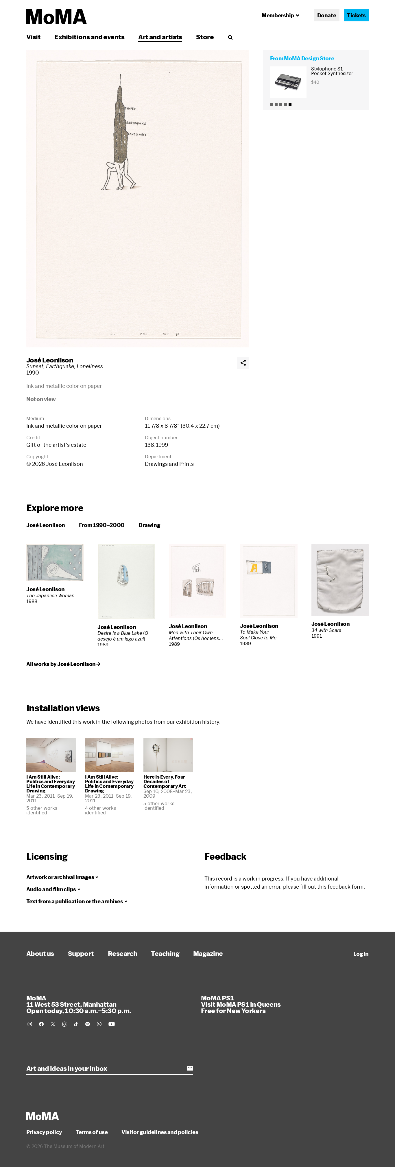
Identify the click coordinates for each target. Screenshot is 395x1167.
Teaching (165, 953)
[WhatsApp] (99, 1024)
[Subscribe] (190, 1068)
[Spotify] (87, 1024)
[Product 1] (271, 104)
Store (205, 36)
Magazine (208, 953)
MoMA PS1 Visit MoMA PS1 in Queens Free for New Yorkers (241, 1004)
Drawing (149, 525)
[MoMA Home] (56, 16)
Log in (361, 953)
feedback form (345, 886)
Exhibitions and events (89, 36)
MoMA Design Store (309, 58)
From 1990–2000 (102, 525)
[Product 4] (285, 104)
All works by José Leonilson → (63, 664)
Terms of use (92, 1132)
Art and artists (160, 36)
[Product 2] (276, 104)
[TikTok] (76, 1024)
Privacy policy (44, 1132)
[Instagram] (29, 1024)
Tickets (356, 15)
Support (81, 953)
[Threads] (64, 1024)
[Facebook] (41, 1024)
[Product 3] (280, 104)
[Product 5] (290, 104)
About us (40, 953)
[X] (52, 1024)
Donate (326, 15)
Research (122, 953)
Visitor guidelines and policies (159, 1132)
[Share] (243, 363)
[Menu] (230, 37)
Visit (33, 36)
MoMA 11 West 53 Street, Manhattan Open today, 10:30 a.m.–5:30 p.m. (78, 1004)
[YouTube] (111, 1024)
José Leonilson (49, 360)
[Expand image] (137, 198)
